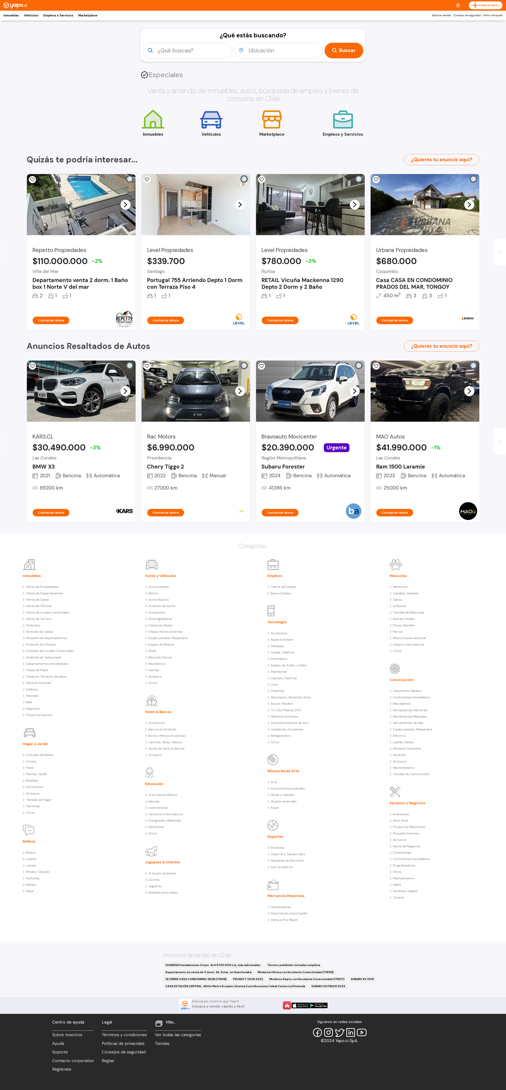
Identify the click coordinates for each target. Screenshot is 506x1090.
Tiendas (162, 1043)
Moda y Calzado (38, 872)
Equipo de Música (161, 644)
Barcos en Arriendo (162, 729)
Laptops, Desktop (284, 678)
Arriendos (33, 625)
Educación (154, 783)
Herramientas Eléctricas (410, 710)
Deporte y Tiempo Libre (288, 854)
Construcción (401, 679)
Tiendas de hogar (38, 800)
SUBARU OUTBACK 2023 (328, 986)
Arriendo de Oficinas (41, 644)
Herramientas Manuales (410, 716)
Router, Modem (282, 704)
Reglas (108, 1060)
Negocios (33, 708)
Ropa (30, 891)
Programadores (404, 865)
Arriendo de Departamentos (46, 638)
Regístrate (61, 1069)
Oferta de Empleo (283, 587)
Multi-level (400, 820)
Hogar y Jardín (35, 744)
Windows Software (284, 716)
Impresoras (279, 672)
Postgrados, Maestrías (164, 820)
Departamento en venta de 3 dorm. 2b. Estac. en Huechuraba (208, 972)
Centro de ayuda (492, 15)
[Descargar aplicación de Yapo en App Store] (301, 1005)
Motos (153, 593)
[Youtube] (361, 1032)
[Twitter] (339, 1032)
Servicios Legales (405, 891)
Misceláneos (402, 704)
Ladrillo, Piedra (403, 742)
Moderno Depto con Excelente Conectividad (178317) (307, 979)
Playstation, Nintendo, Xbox (291, 697)
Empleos (274, 575)
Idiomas (154, 801)
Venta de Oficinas (39, 606)
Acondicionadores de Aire (290, 723)
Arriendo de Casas (39, 632)
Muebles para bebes (163, 892)
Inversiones (401, 814)
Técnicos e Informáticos (165, 814)
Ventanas (33, 806)
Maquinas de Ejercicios (287, 860)
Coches (154, 880)
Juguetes (155, 886)
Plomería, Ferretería (407, 748)
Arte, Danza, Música (162, 795)
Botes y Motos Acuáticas (166, 736)
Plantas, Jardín (36, 774)
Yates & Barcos (158, 711)
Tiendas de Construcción (411, 774)
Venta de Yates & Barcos (166, 748)
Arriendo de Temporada (43, 657)
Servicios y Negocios (407, 803)
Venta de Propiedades (42, 587)
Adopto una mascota (408, 644)
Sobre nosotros (67, 1035)
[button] (125, 204)
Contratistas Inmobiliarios (411, 697)
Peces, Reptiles (403, 625)
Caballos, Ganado (405, 593)
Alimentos (400, 587)
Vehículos (31, 15)
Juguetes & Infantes (162, 862)
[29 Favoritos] (147, 179)
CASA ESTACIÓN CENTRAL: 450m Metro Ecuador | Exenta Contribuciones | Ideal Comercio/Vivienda (235, 986)
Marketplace (87, 15)
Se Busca (154, 676)
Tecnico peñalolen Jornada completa (293, 965)
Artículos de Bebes (39, 755)
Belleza (29, 841)
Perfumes (33, 878)
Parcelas (32, 696)
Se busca (32, 793)
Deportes (275, 836)
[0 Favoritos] (261, 179)
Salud (397, 885)
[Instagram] (328, 1032)
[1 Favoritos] (32, 179)
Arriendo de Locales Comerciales (50, 651)
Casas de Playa (37, 670)
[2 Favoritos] (32, 366)
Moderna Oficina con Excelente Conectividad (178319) (296, 972)
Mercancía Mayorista (286, 895)
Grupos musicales (283, 801)
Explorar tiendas (441, 15)
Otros (30, 813)
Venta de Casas (37, 600)
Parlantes (277, 691)
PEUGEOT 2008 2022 (248, 979)
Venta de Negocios (406, 846)
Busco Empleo (281, 593)
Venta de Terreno (39, 619)
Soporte (60, 1052)
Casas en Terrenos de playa (46, 676)
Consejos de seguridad (467, 15)
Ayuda (58, 1043)
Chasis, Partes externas (165, 632)
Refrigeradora (281, 736)
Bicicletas (277, 848)
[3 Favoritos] (376, 179)
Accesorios (156, 612)
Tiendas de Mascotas (408, 612)
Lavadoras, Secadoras (287, 729)
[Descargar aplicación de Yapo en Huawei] (287, 1005)
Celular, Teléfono (283, 652)
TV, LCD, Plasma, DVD (286, 710)
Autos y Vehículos (161, 575)
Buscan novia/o (404, 619)
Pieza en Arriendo (38, 683)
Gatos (397, 600)
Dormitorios (34, 787)
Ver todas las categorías (178, 1035)
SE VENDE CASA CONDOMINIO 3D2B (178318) (196, 979)
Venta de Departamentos (44, 593)
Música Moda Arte (283, 771)
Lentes (31, 865)
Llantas (153, 670)
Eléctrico (399, 736)
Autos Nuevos (158, 600)
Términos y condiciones (124, 1035)
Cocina (31, 761)
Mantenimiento (404, 768)
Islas (29, 702)
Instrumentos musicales (288, 788)
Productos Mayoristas (409, 827)
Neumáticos (157, 664)
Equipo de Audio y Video (289, 665)
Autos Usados (158, 587)
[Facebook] (317, 1032)
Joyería (31, 859)
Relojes (31, 885)
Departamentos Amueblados (47, 664)
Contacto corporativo (73, 1060)
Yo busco (155, 755)
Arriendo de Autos (161, 606)
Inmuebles (11, 15)
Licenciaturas (158, 808)
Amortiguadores (160, 619)
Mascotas (398, 575)
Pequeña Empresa (406, 833)
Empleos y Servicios (58, 15)
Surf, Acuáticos (282, 867)
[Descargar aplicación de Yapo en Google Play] (319, 1005)
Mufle (152, 651)
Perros (397, 632)
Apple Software (282, 639)
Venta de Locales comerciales (47, 612)
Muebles (32, 780)
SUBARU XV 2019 (362, 979)
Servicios (399, 755)
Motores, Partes (160, 657)
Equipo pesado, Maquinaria (168, 638)
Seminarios (156, 827)
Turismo (398, 897)
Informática (279, 659)
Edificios (32, 689)
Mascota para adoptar (409, 638)
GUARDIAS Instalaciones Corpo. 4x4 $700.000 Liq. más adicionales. (213, 965)
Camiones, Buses (160, 625)
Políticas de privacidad (123, 1043)
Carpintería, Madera (407, 691)
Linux (274, 684)
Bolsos (31, 852)
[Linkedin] (350, 1032)
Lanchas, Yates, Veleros (165, 742)
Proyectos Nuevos (39, 715)
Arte (274, 782)
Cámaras (277, 646)
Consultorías (402, 852)
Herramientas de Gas (408, 723)
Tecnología (276, 622)
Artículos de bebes (162, 873)
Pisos (30, 768)
